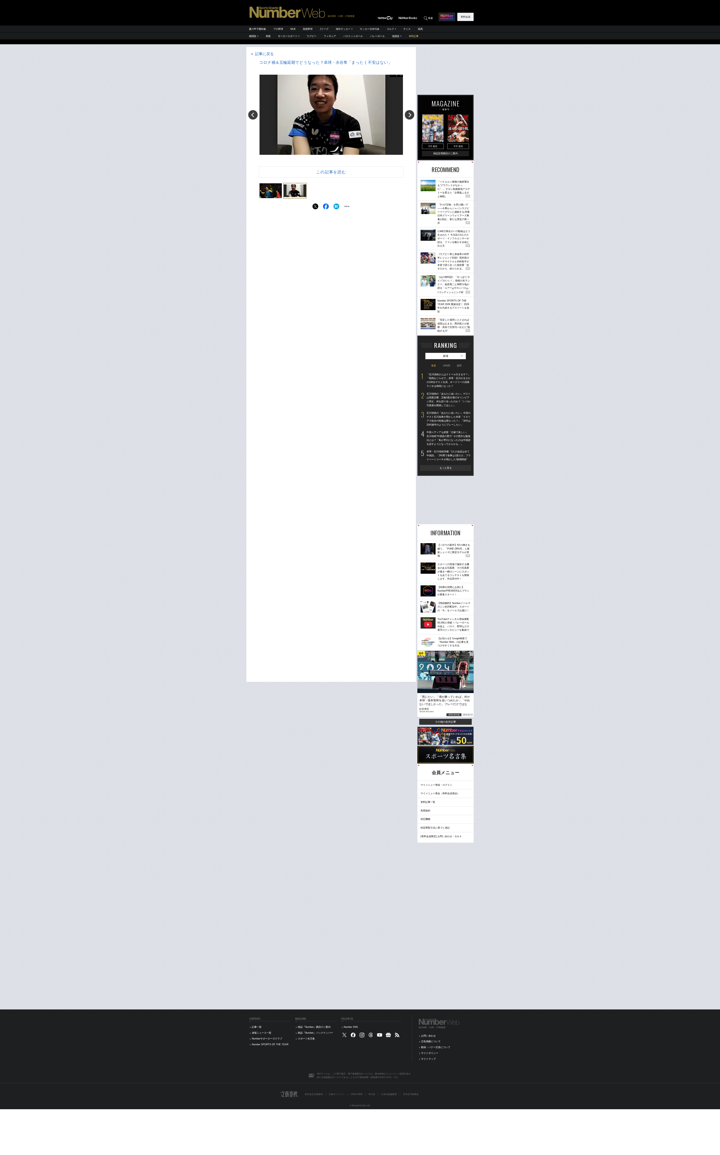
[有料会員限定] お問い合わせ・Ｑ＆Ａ (441, 836)
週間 (459, 365)
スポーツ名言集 (306, 1038)
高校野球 (308, 29)
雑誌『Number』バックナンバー (315, 1032)
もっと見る (446, 467)
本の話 (371, 1094)
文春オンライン (337, 1094)
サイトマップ (428, 1058)
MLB (293, 29)
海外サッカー (343, 29)
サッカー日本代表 (369, 29)
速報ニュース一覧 (261, 1032)
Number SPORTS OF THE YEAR (270, 1044)
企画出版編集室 (389, 1094)
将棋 (268, 36)
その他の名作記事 (445, 721)
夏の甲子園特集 (257, 29)
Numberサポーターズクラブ (267, 1038)
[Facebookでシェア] (326, 207)
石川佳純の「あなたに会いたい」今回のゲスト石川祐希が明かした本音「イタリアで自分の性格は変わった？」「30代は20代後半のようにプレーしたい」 (449, 418)
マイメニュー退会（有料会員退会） (440, 793)
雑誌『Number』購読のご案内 (314, 1027)
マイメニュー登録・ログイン (436, 785)
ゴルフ (390, 29)
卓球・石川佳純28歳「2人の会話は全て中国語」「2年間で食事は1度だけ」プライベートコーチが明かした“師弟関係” (449, 455)
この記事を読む (331, 172)
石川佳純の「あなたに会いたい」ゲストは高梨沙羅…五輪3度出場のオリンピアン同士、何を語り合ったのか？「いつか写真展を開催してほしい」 (448, 399)
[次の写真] (409, 115)
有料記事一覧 (428, 802)
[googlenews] (388, 1035)
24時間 (446, 365)
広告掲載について (431, 1041)
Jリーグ (324, 29)
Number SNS (351, 1027)
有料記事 (413, 36)
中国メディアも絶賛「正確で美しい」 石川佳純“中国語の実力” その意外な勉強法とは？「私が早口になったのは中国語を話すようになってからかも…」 (448, 438)
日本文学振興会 (411, 1094)
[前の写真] (253, 115)
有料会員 (465, 16)
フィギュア (330, 36)
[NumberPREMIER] (447, 17)
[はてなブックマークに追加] (336, 207)
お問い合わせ (428, 1035)
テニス (407, 29)
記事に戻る (262, 54)
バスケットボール (353, 36)
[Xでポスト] (315, 207)
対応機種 (425, 819)
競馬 (420, 29)
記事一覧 (257, 1027)
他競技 (395, 36)
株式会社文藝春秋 (314, 1094)
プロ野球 (278, 29)
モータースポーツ (287, 36)
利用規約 (425, 810)
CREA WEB (356, 1094)
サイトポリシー (429, 1053)
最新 (433, 365)
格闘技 (252, 36)
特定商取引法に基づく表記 (435, 827)
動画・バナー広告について (435, 1047)
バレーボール (377, 36)
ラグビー (311, 36)
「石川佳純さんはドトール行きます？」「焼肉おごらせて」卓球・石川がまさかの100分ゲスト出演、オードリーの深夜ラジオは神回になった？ (448, 380)
